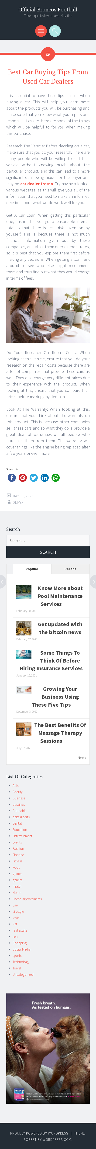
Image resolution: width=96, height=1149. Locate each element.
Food (16, 867)
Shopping (20, 943)
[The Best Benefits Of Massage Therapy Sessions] (23, 736)
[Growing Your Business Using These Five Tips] (23, 692)
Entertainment (22, 836)
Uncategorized (23, 974)
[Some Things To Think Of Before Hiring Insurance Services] (23, 657)
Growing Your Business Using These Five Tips (55, 696)
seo (15, 936)
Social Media (22, 949)
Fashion (18, 848)
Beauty (18, 792)
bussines (19, 804)
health (17, 886)
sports (17, 955)
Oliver (18, 502)
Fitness (17, 861)
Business (19, 798)
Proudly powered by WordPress (39, 1133)
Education (20, 829)
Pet (15, 924)
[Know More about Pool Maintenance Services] (23, 599)
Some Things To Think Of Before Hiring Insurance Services (51, 660)
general (18, 880)
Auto (16, 785)
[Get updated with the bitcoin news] (23, 635)
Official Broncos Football (48, 9)
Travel (17, 968)
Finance (18, 855)
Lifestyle (18, 911)
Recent (70, 569)
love (16, 918)
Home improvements (27, 899)
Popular (32, 569)
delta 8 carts (21, 817)
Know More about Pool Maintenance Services (60, 595)
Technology (21, 962)
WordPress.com (57, 1139)
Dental (17, 823)
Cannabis (19, 811)
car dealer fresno (36, 183)
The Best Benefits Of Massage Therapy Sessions (60, 732)
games (17, 873)
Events (17, 842)
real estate (20, 930)
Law (15, 905)
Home (17, 892)
